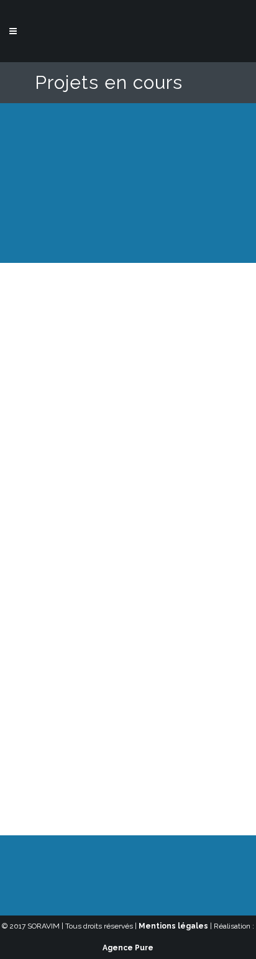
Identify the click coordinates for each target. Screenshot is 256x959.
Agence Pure (128, 947)
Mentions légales (173, 926)
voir (153, 378)
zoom (106, 378)
